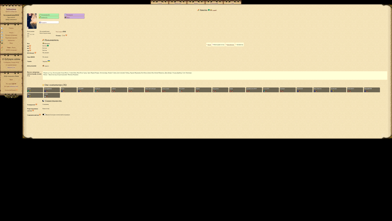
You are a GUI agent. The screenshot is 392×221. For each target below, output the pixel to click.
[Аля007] (32, 28)
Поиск (13, 47)
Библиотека (11, 40)
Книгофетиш (230, 44)
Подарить (44, 22)
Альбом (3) (44, 17)
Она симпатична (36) (55, 85)
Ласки (209, 44)
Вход (11, 79)
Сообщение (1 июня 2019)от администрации (11, 65)
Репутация (59, 31)
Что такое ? (11, 84)
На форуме (69, 15)
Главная (11, 28)
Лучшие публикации (11, 35)
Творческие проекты (11, 38)
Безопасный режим (10, 90)
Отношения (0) (45, 15)
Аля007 (214, 10)
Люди (8, 47)
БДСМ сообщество (11, 10)
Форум (11, 32)
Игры (11, 43)
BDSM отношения (11, 50)
